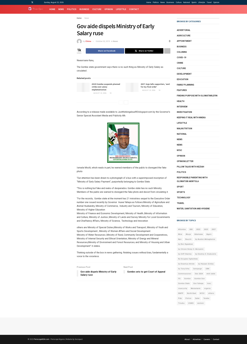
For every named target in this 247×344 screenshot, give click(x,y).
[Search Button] (218, 9)
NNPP (180, 293)
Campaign (197, 269)
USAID (191, 303)
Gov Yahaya (198, 283)
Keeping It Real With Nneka (191, 117)
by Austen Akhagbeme (205, 239)
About (187, 339)
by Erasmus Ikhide (186, 264)
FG (179, 279)
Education (182, 79)
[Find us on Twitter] (32, 2)
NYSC (179, 150)
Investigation (184, 112)
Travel (209, 2)
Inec (209, 283)
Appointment (184, 41)
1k (110, 93)
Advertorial (183, 30)
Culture (179, 2)
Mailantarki (196, 288)
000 (191, 229)
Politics (156, 2)
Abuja (188, 234)
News (162, 2)
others (211, 293)
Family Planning (185, 85)
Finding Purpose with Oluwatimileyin (197, 96)
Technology (183, 197)
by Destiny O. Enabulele (205, 254)
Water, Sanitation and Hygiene (193, 208)
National (186, 2)
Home (148, 2)
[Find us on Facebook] (28, 2)
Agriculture (183, 35)
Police (188, 298)
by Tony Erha (183, 269)
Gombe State (184, 283)
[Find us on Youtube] (36, 2)
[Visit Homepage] (36, 9)
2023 (206, 229)
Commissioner (184, 274)
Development (184, 74)
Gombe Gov (199, 279)
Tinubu (181, 303)
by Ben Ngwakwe (185, 244)
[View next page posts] (126, 102)
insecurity (182, 288)
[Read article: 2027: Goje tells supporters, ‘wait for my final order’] (132, 87)
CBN (207, 269)
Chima (88, 41)
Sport (180, 187)
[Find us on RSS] (39, 2)
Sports (194, 2)
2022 (198, 229)
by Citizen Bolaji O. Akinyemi (191, 249)
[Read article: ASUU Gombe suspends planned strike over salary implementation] (83, 87)
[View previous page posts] (121, 102)
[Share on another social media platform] (167, 51)
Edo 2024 (199, 274)
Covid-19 (181, 57)
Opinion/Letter (185, 161)
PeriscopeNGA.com (41, 339)
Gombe (187, 279)
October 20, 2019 (103, 41)
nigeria (207, 288)
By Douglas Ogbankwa (188, 259)
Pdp (180, 298)
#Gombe (182, 229)
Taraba (206, 298)
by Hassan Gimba (206, 264)
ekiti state (211, 274)
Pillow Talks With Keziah (190, 167)
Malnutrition (184, 128)
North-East (191, 293)
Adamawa (199, 234)
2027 (214, 229)
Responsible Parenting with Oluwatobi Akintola (192, 179)
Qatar (197, 298)
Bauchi (188, 239)
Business (170, 2)
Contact (134, 9)
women (200, 303)
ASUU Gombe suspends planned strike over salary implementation (106, 87)
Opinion (216, 2)
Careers (207, 339)
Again (209, 234)
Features (182, 90)
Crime (180, 63)
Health (180, 101)
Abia (180, 234)
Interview (182, 107)
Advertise (197, 339)
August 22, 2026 (99, 93)
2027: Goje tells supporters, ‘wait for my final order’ (155, 85)
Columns (182, 52)
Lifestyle (201, 2)
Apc (180, 239)
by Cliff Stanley (185, 254)
